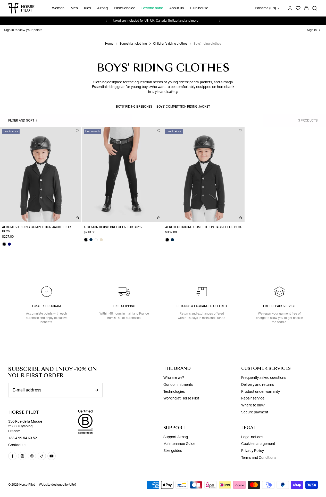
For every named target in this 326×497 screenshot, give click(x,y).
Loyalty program (46, 306)
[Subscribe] (96, 390)
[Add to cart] (77, 218)
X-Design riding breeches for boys (113, 227)
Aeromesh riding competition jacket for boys (36, 229)
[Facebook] (12, 456)
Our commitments (178, 385)
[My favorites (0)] (298, 8)
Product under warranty (260, 392)
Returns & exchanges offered (202, 306)
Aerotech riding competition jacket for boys (203, 227)
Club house (199, 8)
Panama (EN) (265, 8)
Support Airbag (175, 437)
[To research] (315, 8)
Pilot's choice (124, 8)
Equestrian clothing (133, 43)
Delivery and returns (257, 385)
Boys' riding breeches (134, 106)
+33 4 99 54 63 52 (22, 438)
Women (58, 8)
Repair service (252, 398)
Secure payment (254, 412)
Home (109, 43)
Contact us (17, 445)
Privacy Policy (252, 451)
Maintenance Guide (179, 444)
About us (176, 8)
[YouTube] (51, 456)
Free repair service (279, 306)
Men (74, 8)
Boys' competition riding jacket (183, 106)
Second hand (152, 8)
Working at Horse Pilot (181, 398)
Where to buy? (253, 405)
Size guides (172, 451)
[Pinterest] (32, 456)
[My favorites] (77, 131)
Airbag (102, 8)
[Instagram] (22, 456)
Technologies (174, 392)
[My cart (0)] (306, 8)
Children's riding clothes (170, 43)
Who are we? (173, 378)
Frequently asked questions (263, 378)
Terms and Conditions (258, 458)
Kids (87, 8)
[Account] (290, 8)
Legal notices (252, 437)
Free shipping (124, 306)
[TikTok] (42, 456)
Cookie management (258, 444)
